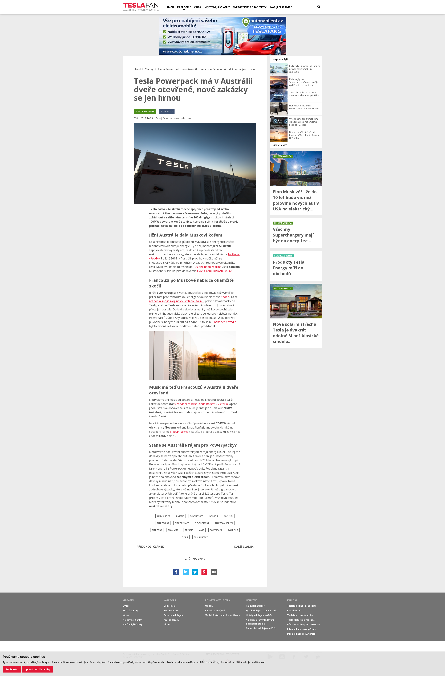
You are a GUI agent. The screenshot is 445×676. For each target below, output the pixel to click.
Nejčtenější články (217, 7)
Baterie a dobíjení (174, 615)
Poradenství (294, 610)
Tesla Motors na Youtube (301, 619)
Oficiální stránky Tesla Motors (303, 624)
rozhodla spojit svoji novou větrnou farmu (176, 301)
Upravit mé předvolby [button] (37, 669)
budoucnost (197, 516)
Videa (197, 7)
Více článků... (281, 145)
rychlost (233, 530)
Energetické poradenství (250, 7)
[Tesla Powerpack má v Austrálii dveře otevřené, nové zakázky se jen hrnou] (195, 163)
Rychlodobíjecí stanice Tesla (261, 610)
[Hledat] (318, 7)
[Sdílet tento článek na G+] (204, 572)
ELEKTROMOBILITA (145, 111)
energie (189, 530)
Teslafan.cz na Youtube (300, 615)
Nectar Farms (179, 432)
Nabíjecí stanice (281, 7)
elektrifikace (182, 523)
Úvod (170, 7)
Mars (201, 530)
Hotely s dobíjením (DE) (259, 615)
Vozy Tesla (170, 605)
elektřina (157, 530)
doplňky (228, 516)
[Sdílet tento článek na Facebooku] (176, 572)
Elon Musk (173, 530)
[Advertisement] (296, 402)
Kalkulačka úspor (255, 605)
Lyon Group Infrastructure (214, 271)
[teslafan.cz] (222, 36)
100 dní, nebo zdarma (207, 267)
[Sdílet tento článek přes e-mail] (214, 572)
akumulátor (163, 516)
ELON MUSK (167, 111)
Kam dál (292, 600)
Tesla (185, 537)
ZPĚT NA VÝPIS (195, 559)
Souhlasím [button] (12, 669)
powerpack (216, 530)
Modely (209, 605)
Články (149, 69)
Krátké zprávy (130, 610)
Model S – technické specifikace (222, 615)
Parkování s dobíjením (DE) (260, 628)
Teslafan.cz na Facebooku (301, 605)
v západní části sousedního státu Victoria (201, 404)
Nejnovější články (132, 619)
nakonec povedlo (225, 322)
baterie (180, 516)
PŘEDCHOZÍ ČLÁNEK (150, 547)
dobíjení (213, 516)
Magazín (128, 600)
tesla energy (201, 537)
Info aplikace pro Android (301, 633)
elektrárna (163, 523)
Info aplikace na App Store (301, 629)
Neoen (224, 297)
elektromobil (202, 523)
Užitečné (251, 600)
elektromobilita (224, 523)
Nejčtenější (280, 59)
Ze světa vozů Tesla (217, 600)
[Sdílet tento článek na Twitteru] (195, 572)
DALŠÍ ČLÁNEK (243, 547)
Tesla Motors (171, 610)
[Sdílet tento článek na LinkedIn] (186, 572)
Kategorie (184, 7)
